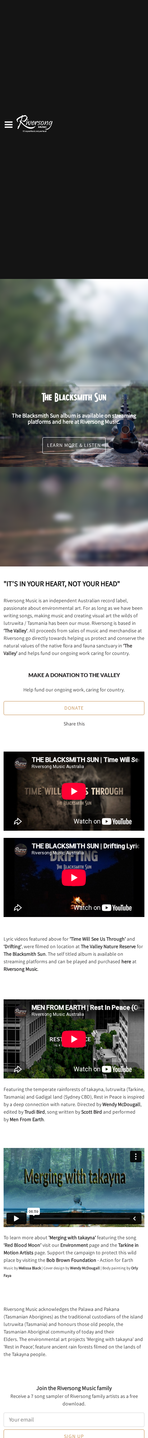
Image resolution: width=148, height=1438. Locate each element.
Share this (74, 723)
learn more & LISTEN (74, 445)
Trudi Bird (34, 1112)
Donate (74, 708)
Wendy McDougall (121, 1104)
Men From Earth (27, 1119)
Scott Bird (91, 1112)
